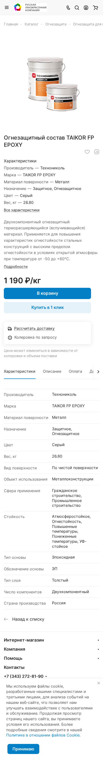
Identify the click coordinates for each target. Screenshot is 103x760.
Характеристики (19, 371)
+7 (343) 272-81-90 (23, 676)
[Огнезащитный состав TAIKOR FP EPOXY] (51, 82)
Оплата (75, 371)
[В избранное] (87, 151)
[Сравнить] (96, 151)
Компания (14, 649)
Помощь (13, 658)
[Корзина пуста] (95, 7)
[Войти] (86, 7)
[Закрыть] (98, 683)
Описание (52, 371)
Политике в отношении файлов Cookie (43, 735)
